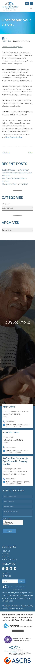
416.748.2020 (9, 601)
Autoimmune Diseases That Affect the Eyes (17, 173)
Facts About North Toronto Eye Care (14, 606)
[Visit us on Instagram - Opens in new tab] (7, 568)
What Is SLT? (6, 175)
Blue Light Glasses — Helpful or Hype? (15, 170)
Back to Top (6, 573)
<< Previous (6, 152)
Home (4, 41)
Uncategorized (17, 47)
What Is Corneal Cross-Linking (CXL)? (15, 184)
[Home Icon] (3, 38)
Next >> (30, 152)
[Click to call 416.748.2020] (31, 3)
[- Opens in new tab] (11, 568)
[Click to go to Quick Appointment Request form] (27, 3)
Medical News (7, 47)
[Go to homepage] (9, 6)
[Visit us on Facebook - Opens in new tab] (3, 568)
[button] (31, 8)
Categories (6, 204)
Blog (9, 41)
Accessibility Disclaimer (15, 608)
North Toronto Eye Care (13, 137)
